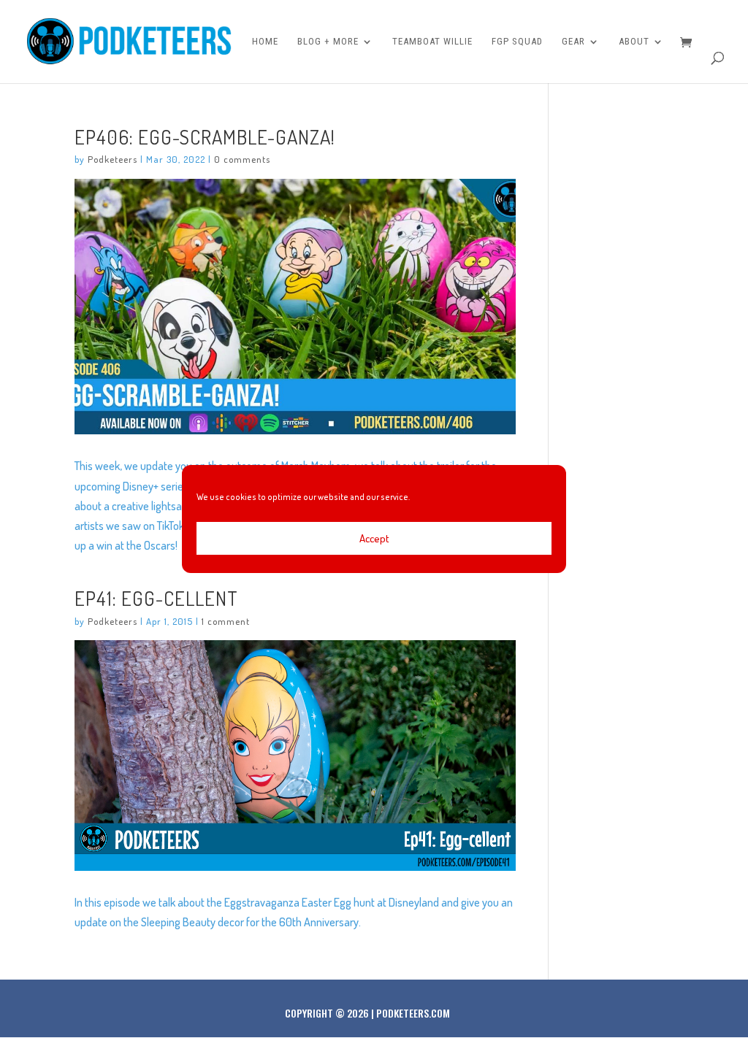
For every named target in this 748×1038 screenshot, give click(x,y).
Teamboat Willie (432, 41)
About (634, 41)
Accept (374, 538)
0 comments (242, 159)
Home (265, 41)
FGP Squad (517, 41)
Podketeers (112, 159)
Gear (573, 41)
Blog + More (328, 41)
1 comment (226, 621)
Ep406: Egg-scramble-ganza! (205, 136)
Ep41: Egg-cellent (156, 597)
